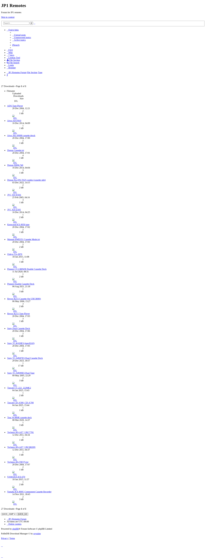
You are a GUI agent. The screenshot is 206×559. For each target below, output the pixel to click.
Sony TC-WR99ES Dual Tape (20, 373)
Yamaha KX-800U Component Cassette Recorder (29, 492)
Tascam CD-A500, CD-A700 (20, 402)
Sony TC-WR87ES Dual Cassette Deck (25, 358)
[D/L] (15, 118)
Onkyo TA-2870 (14, 254)
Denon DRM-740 (15, 165)
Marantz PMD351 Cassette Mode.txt (23, 239)
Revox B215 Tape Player (18, 313)
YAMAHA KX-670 (16, 477)
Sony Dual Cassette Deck (18, 328)
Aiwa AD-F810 (14, 120)
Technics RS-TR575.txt (17, 462)
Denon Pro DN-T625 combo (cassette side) (26, 180)
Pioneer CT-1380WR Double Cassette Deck (27, 269)
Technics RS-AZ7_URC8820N (21, 447)
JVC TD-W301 (14, 195)
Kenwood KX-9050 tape (18, 224)
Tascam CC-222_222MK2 (19, 388)
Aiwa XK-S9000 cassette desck (21, 135)
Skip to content (7, 17)
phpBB (15, 529)
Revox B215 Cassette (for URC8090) (24, 299)
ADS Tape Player (15, 106)
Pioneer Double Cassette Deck (20, 284)
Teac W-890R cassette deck (19, 417)
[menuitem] (19, 35)
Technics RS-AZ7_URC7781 (20, 432)
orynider (37, 533)
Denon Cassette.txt (15, 150)
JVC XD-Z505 (14, 210)
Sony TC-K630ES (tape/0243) (20, 343)
